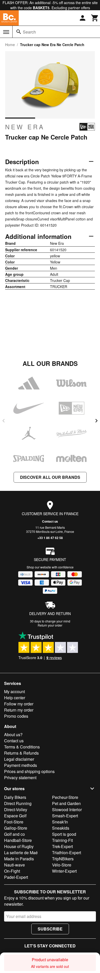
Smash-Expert (65, 816)
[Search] (19, 32)
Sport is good (64, 834)
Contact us (50, 521)
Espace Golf (15, 816)
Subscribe (50, 929)
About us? (13, 734)
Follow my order (18, 704)
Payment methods (20, 765)
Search (29, 32)
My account (14, 691)
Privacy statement (20, 777)
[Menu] (6, 32)
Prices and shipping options (29, 771)
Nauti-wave (14, 865)
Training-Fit (62, 840)
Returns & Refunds (21, 753)
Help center (14, 698)
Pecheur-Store (65, 797)
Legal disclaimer (19, 759)
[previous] (3, 420)
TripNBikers (63, 859)
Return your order (50, 625)
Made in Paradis (19, 859)
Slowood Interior (67, 809)
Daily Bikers (15, 797)
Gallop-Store (15, 828)
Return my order (18, 710)
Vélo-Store (61, 865)
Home (10, 44)
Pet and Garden (66, 803)
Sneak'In (60, 822)
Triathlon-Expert (66, 852)
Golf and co (14, 834)
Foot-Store (13, 822)
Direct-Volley (15, 809)
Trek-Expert (62, 846)
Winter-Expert (64, 871)
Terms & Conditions (22, 747)
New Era (25, 127)
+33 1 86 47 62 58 (50, 537)
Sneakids (60, 828)
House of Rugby (19, 846)
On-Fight (12, 871)
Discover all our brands (50, 477)
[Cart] (95, 18)
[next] (96, 420)
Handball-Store (18, 840)
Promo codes (16, 716)
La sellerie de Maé (21, 852)
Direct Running (18, 803)
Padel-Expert (16, 877)
